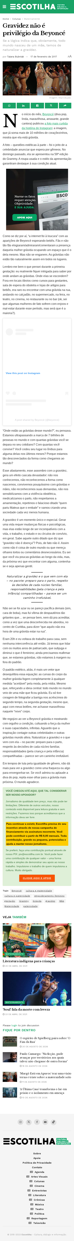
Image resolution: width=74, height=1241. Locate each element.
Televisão (39, 1223)
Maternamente (32, 19)
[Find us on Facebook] (37, 1122)
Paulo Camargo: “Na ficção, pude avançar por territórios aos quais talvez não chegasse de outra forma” (44, 1057)
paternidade (30, 906)
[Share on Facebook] (37, 105)
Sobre (37, 1153)
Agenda (39, 1172)
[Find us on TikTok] (53, 1122)
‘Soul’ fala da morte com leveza (26, 1009)
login (14, 1025)
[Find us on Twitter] (29, 1122)
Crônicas (39, 1199)
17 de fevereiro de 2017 (44, 56)
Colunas (16, 19)
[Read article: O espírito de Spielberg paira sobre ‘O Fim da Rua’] (10, 1041)
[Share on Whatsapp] (9, 105)
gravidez (50, 901)
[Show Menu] (4, 6)
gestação (9, 901)
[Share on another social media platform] (65, 105)
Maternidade (11, 906)
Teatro (39, 1209)
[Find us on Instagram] (20, 1122)
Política (39, 1213)
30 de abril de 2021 (15, 966)
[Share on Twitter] (51, 105)
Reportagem (39, 1218)
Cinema (39, 1185)
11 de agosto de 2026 (34, 1082)
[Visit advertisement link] (37, 199)
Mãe (61, 901)
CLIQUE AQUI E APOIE (37, 878)
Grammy (24, 901)
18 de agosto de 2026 (34, 1066)
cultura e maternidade (39, 890)
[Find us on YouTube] (45, 1122)
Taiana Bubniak (15, 56)
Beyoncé (48, 114)
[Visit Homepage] (40, 7)
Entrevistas (39, 1190)
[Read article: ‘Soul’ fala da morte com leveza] (37, 989)
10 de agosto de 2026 (34, 1097)
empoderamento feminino (49, 896)
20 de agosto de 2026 (35, 1046)
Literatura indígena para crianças (29, 961)
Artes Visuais (39, 1176)
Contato (37, 1167)
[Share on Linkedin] (23, 105)
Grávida (37, 901)
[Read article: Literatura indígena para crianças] (37, 940)
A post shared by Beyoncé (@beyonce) (37, 419)
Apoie (37, 1158)
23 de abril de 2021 (15, 1014)
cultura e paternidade (17, 896)
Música (39, 1204)
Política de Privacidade (37, 1162)
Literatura (39, 1195)
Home (6, 19)
